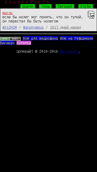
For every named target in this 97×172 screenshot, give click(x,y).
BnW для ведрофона (40, 38)
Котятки (24, 43)
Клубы (85, 6)
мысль (7, 13)
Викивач (7, 43)
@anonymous (33, 27)
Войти (28, 6)
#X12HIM (9, 27)
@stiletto (69, 51)
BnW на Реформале (76, 38)
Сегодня (65, 6)
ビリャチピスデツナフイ (27, 2)
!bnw (45, 6)
